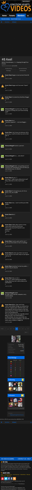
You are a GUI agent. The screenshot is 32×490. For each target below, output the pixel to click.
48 (22, 395)
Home (4, 15)
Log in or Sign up (26, 1)
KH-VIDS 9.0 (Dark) (7, 459)
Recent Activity (23, 68)
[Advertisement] (16, 40)
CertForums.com (21, 489)
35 (28, 328)
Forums (12, 15)
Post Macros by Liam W (19, 481)
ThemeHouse (21, 483)
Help (29, 459)
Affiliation (9, 476)
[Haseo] (20, 389)
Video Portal (23, 474)
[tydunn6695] (20, 404)
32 (19, 328)
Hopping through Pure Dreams (17, 414)
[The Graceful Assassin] (15, 404)
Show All (22, 408)
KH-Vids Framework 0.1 (6, 482)
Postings (8, 70)
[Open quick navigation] (31, 22)
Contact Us (22, 459)
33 (22, 328)
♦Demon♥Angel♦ (9, 109)
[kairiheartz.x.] (11, 400)
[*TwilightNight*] (11, 389)
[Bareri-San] (11, 404)
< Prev (1, 328)
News (2, 474)
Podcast (28, 474)
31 (16, 328)
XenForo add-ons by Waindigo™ (8, 486)
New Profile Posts (16, 19)
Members (21, 15)
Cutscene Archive (8, 474)
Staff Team (3, 476)
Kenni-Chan (8, 75)
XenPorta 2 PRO (3, 419)
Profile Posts (8, 68)
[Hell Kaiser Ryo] (15, 389)
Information (23, 70)
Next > (26, 332)
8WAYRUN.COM (20, 419)
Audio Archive (16, 474)
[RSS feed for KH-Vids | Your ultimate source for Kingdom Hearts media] (14, 478)
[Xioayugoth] (11, 384)
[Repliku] (20, 384)
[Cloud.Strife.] (15, 400)
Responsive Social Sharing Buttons (8, 489)
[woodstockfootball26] (20, 400)
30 (13, 328)
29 (10, 328)
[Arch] (15, 384)
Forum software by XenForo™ (7, 481)
